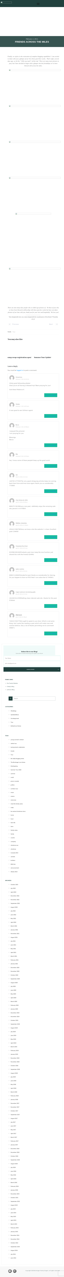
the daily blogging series (17, 758)
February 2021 (14, 960)
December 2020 (15, 967)
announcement (15, 868)
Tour (12, 722)
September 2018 (15, 1069)
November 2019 (15, 1016)
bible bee (13, 864)
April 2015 (13, 1220)
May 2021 (13, 948)
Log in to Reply (51, 395)
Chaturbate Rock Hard (22, 546)
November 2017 (15, 1107)
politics (12, 785)
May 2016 (13, 1175)
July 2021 (13, 941)
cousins (13, 837)
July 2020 (13, 986)
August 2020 (14, 982)
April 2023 (13, 892)
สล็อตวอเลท (19, 615)
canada (13, 856)
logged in (20, 370)
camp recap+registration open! (20, 351)
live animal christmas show (18, 811)
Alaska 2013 (14, 871)
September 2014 (15, 1246)
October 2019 (14, 1020)
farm (12, 826)
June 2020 (13, 990)
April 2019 (13, 1043)
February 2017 (14, 1141)
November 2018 (15, 1062)
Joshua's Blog (10, 689)
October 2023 (14, 884)
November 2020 (15, 971)
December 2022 (15, 896)
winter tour (14, 743)
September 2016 (15, 1160)
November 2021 (15, 933)
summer (13, 773)
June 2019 (13, 1035)
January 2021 (14, 963)
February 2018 (14, 1096)
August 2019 (14, 1028)
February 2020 (14, 1005)
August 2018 (14, 1073)
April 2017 (13, 1133)
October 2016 (14, 1156)
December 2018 (15, 1058)
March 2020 (14, 1001)
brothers (13, 860)
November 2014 (15, 1239)
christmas (13, 849)
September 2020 (15, 979)
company (13, 841)
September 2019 (15, 1024)
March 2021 (14, 956)
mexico (13, 796)
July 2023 (13, 888)
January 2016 (14, 1190)
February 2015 (14, 1228)
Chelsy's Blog (10, 686)
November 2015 (15, 1194)
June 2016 (13, 1171)
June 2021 (13, 945)
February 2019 (14, 1050)
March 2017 (14, 1137)
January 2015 (14, 1231)
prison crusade (15, 781)
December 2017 (15, 1103)
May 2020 (13, 994)
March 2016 (14, 1182)
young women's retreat (17, 739)
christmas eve (14, 845)
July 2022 (13, 911)
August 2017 (14, 1118)
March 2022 (14, 926)
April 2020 (13, 997)
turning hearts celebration (18, 747)
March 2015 (14, 1224)
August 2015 (14, 1205)
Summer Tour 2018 (16, 770)
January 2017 (14, 1145)
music (12, 792)
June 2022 (13, 914)
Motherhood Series (16, 726)
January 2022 (14, 930)
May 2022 (13, 918)
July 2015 (13, 1209)
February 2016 (14, 1186)
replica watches (20, 569)
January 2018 (14, 1099)
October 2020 (14, 975)
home (12, 815)
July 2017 (13, 1122)
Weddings (13, 711)
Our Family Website (12, 683)
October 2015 (14, 1197)
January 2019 (14, 1054)
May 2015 (13, 1216)
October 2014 (14, 1243)
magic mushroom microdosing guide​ (25, 592)
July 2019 (13, 1031)
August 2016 (14, 1163)
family (12, 834)
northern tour (14, 788)
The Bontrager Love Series (18, 762)
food (12, 819)
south (12, 777)
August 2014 (14, 1250)
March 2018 (14, 1092)
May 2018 (13, 1084)
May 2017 (13, 1129)
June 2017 (13, 1126)
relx (17, 475)
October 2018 (14, 1065)
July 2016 (13, 1167)
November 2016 (15, 1152)
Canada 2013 (14, 853)
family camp (14, 830)
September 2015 (15, 1201)
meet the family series (17, 804)
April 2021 (13, 952)
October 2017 (14, 1111)
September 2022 (15, 903)
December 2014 (15, 1235)
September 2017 (15, 1114)
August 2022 (14, 907)
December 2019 (15, 1013)
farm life (13, 822)
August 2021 (14, 937)
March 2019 (14, 1046)
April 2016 (13, 1179)
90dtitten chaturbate (21, 523)
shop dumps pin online (22, 500)
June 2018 (13, 1080)
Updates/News (15, 714)
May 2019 (13, 1039)
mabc (12, 807)
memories (13, 800)
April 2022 (13, 922)
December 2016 (15, 1148)
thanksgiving (14, 766)
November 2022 (15, 899)
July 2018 (13, 1077)
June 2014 (13, 1258)
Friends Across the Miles (32, 42)
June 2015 (13, 1212)
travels (12, 751)
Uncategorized (15, 718)
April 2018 (13, 1088)
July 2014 (13, 1254)
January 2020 (14, 1009)
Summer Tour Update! (46, 351)
